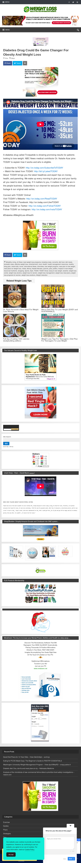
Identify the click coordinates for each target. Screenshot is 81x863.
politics (55, 268)
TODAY (36, 271)
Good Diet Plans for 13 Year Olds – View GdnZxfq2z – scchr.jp (26, 757)
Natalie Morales (37, 268)
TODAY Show (43, 271)
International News (30, 266)
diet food (62, 262)
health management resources (58, 264)
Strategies (7, 833)
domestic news (9, 264)
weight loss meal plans (62, 273)
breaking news (46, 262)
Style (31, 271)
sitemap (11, 446)
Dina (6, 58)
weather (65, 271)
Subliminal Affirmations (40, 661)
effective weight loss (21, 264)
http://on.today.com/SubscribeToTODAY (44, 167)
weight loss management (46, 273)
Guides (6, 826)
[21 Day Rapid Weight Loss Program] (40, 222)
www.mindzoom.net (40, 668)
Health (45, 264)
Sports (27, 271)
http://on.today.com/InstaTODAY (47, 209)
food (40, 264)
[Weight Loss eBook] (40, 367)
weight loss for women (30, 273)
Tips (4, 837)
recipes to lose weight (65, 268)
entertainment (33, 264)
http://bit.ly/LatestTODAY (46, 171)
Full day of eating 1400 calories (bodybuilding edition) (16, 339)
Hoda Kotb (15, 266)
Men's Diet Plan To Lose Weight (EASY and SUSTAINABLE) (59, 310)
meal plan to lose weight (67, 266)
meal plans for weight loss (12, 268)
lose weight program (51, 266)
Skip (64, 859)
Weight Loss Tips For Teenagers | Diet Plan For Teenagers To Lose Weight (59, 339)
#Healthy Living (11, 262)
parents (45, 268)
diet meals (68, 262)
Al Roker (20, 262)
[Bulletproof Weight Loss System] (40, 20)
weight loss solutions (28, 275)
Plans (5, 829)
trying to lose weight (55, 271)
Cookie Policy (29, 849)
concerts (55, 262)
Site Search (7, 437)
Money (29, 268)
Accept (11, 854)
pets (50, 268)
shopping (21, 271)
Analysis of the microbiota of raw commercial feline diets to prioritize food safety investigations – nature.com (38, 773)
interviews (40, 266)
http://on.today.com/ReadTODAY (41, 198)
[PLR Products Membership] (40, 593)
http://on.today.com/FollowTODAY (45, 205)
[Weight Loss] (40, 6)
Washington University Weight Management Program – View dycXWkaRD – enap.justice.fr (37, 764)
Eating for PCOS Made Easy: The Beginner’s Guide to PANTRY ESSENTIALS (32, 761)
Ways (13, 58)
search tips (6, 446)
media (24, 268)
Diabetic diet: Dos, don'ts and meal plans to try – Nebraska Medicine (28, 768)
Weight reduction (41, 275)
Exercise (6, 822)
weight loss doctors (15, 273)
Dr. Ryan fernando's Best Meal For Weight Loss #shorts (20, 310)
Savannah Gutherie (10, 271)
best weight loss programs (32, 262)
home (21, 266)
